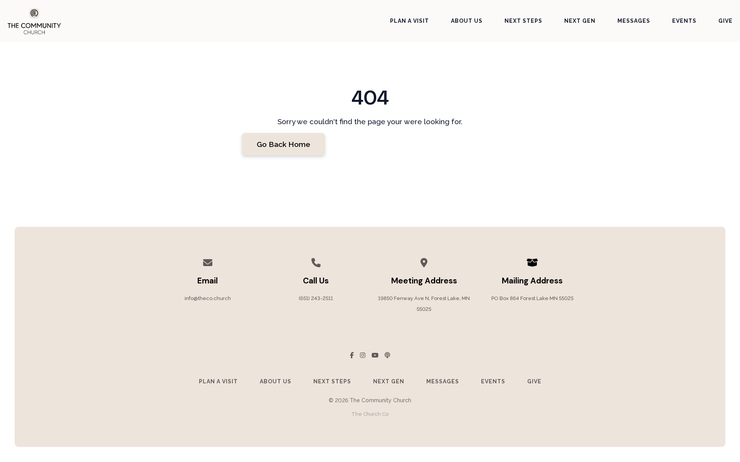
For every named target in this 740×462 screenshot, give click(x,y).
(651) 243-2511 (316, 298)
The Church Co (370, 414)
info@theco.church (208, 298)
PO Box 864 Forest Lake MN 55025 (532, 298)
